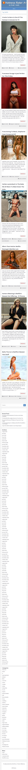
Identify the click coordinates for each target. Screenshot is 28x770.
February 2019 (5, 596)
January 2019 (4, 598)
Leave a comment (22, 68)
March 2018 (4, 616)
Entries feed (4, 754)
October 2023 (5, 493)
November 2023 (5, 492)
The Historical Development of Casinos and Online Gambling (12, 416)
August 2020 (4, 563)
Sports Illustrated (5, 240)
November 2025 (5, 448)
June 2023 (4, 501)
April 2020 (4, 570)
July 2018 (4, 609)
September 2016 (5, 649)
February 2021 (5, 552)
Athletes (4, 677)
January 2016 (4, 663)
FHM (3, 695)
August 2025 (4, 453)
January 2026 (4, 444)
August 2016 (4, 651)
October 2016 (5, 647)
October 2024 (5, 471)
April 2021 (4, 548)
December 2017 (5, 621)
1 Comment (23, 288)
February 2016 (5, 662)
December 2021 (5, 534)
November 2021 (5, 535)
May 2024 (4, 481)
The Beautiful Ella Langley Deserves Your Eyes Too (12, 418)
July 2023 (4, 499)
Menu (14, 8)
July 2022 (4, 521)
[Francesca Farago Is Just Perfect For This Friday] (14, 93)
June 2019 (4, 588)
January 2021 (4, 554)
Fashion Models (17, 286)
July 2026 (4, 433)
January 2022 (4, 532)
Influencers (4, 710)
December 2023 (5, 490)
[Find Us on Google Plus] (15, 5)
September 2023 (5, 495)
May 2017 (4, 634)
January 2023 (4, 510)
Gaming (3, 702)
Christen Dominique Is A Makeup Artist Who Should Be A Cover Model (13, 423)
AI (2, 673)
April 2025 (4, 460)
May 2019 (4, 590)
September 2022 (5, 517)
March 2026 (4, 440)
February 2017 (5, 640)
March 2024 (4, 484)
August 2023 (4, 497)
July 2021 (4, 543)
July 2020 (4, 565)
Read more (23, 65)
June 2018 (4, 610)
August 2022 (4, 519)
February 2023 (5, 508)
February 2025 (5, 464)
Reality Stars (17, 124)
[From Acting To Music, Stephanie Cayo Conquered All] (14, 147)
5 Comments (23, 346)
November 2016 (5, 645)
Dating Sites (4, 688)
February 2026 (5, 442)
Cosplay (4, 684)
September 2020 (5, 561)
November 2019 (5, 579)
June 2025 (4, 457)
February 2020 (5, 574)
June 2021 (4, 545)
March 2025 (4, 462)
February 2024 (5, 486)
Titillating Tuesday (6, 741)
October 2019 (5, 581)
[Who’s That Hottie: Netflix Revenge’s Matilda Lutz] (14, 259)
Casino (3, 682)
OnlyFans (4, 719)
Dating (3, 686)
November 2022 (5, 513)
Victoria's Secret (5, 746)
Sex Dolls (4, 737)
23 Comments (23, 398)
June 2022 (4, 523)
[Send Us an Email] (9, 5)
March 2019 (4, 594)
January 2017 (4, 641)
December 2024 (5, 468)
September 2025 (5, 451)
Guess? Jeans (5, 706)
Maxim (3, 715)
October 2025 (5, 449)
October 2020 (5, 559)
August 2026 (4, 431)
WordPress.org (5, 757)
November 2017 (5, 623)
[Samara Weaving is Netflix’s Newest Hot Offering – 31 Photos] (14, 313)
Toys (3, 742)
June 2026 (4, 435)
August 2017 (4, 629)
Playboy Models (5, 726)
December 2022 (5, 512)
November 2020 (5, 557)
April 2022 (4, 526)
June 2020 (4, 567)
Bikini (16, 396)
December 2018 (5, 599)
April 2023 (4, 504)
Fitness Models (5, 697)
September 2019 (5, 583)
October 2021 (5, 537)
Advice (3, 671)
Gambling (4, 700)
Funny (3, 699)
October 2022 (5, 515)
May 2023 (4, 503)
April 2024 (4, 482)
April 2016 (4, 658)
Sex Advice (4, 735)
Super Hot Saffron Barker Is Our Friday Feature (11, 425)
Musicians (17, 176)
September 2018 (5, 605)
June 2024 (4, 479)
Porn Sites (4, 728)
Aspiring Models (5, 675)
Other (3, 721)
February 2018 (5, 618)
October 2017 (5, 625)
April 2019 (4, 592)
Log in (3, 752)
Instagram (12, 124)
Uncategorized (5, 744)
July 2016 (4, 652)
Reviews (4, 733)
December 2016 (5, 643)
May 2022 (4, 524)
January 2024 (4, 488)
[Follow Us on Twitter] (13, 5)
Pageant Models (5, 724)
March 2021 (4, 550)
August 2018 (4, 607)
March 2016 (4, 660)
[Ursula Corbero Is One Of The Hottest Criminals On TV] (14, 37)
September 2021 (5, 539)
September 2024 (5, 473)
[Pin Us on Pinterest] (17, 5)
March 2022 (4, 528)
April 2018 (4, 614)
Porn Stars (4, 730)
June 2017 (4, 632)
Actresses (12, 68)
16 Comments (23, 126)
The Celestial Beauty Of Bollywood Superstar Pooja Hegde (12, 420)
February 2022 (5, 530)
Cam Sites (4, 680)
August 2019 (4, 585)
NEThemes (14, 768)
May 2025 (4, 459)
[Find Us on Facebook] (11, 5)
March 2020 (4, 572)
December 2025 (5, 446)
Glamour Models (5, 704)
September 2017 (5, 627)
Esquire (3, 691)
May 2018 (4, 612)
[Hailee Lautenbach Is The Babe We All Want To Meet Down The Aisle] (14, 206)
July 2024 (4, 477)
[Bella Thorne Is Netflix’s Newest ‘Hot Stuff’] (14, 368)
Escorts (3, 689)
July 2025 (4, 455)
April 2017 (4, 636)
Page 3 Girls (4, 722)
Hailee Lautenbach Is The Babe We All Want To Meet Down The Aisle (13, 186)
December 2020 (5, 556)
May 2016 (4, 656)
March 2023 (4, 506)
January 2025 (4, 466)
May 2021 (4, 546)
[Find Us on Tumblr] (18, 5)
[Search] (24, 405)
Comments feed (5, 756)
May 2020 (4, 568)
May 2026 (4, 437)
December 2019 (5, 577)
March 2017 (4, 638)
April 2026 (4, 439)
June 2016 (4, 654)
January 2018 (4, 620)
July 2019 (4, 587)
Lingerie (3, 713)
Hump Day (4, 708)
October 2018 (5, 603)
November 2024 (5, 470)
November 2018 (5, 601)
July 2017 (4, 631)
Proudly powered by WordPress (9, 764)
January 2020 (4, 576)
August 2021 (4, 541)
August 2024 (4, 475)
